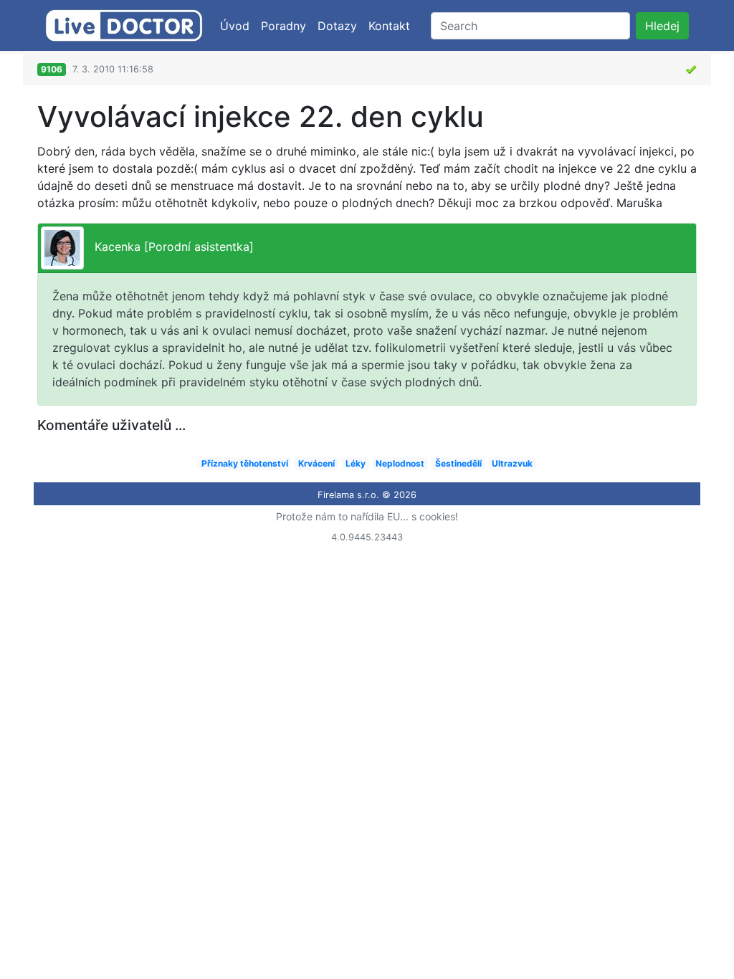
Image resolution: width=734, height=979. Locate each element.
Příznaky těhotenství (244, 463)
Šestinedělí (458, 463)
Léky (355, 463)
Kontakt (389, 26)
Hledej (662, 26)
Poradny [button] (283, 26)
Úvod (234, 26)
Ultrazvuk (512, 463)
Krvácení (316, 463)
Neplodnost (400, 463)
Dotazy (337, 26)
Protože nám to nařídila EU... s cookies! (367, 516)
